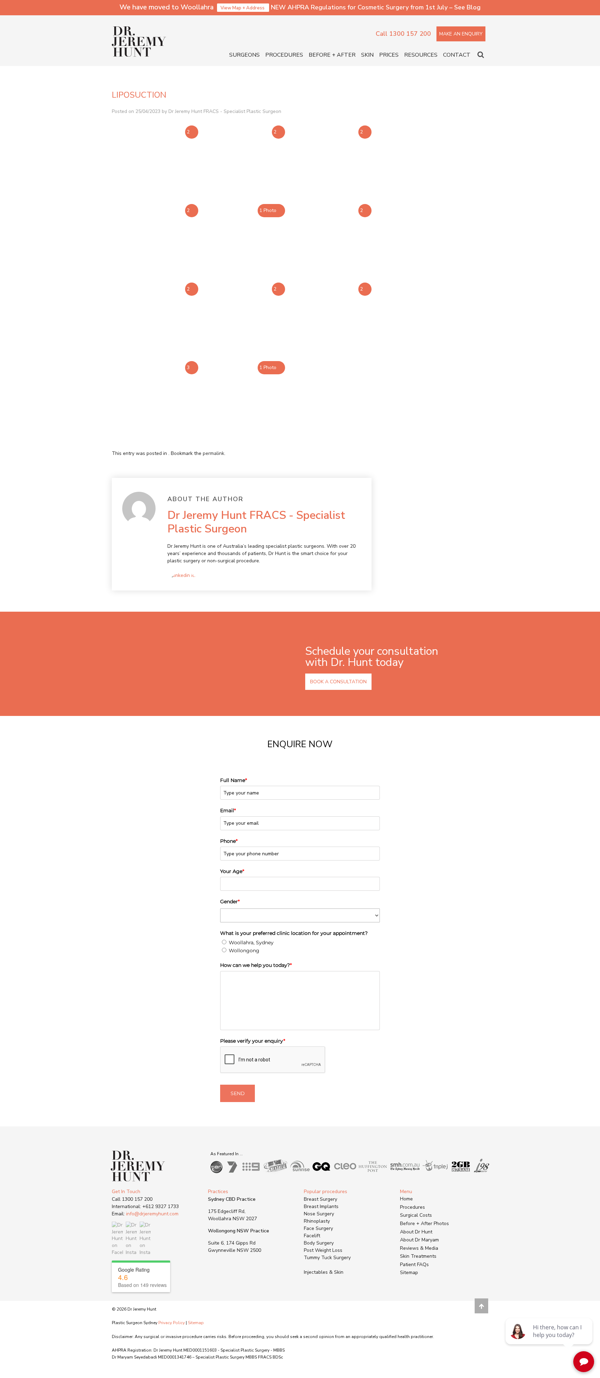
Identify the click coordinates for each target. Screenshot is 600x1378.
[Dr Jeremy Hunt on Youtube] (145, 1238)
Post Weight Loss (323, 1250)
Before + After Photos (424, 1223)
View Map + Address (243, 8)
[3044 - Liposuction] (241, 243)
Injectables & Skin (323, 1272)
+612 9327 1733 (160, 1206)
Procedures (284, 55)
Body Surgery (319, 1243)
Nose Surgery (319, 1213)
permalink (213, 453)
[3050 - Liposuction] (155, 400)
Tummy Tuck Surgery (327, 1257)
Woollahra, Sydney (251, 942)
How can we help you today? (256, 965)
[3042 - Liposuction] (328, 164)
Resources (421, 55)
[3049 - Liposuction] (241, 164)
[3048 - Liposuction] (328, 322)
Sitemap (409, 1272)
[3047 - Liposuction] (241, 322)
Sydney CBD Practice (232, 1199)
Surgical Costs (416, 1215)
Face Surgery (318, 1228)
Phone (229, 841)
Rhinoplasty (317, 1221)
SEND (238, 1093)
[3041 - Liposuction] (155, 164)
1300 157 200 (137, 1199)
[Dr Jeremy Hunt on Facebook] (117, 1238)
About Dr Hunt (416, 1232)
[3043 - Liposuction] (155, 243)
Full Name (233, 780)
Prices (389, 55)
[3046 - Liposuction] (155, 322)
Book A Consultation (338, 681)
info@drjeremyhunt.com (152, 1213)
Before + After (332, 55)
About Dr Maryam (419, 1240)
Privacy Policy (171, 1323)
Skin (367, 55)
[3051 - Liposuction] (241, 400)
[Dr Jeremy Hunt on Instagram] (131, 1238)
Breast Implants (321, 1206)
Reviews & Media (419, 1248)
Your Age (232, 871)
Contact (456, 55)
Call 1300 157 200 (403, 34)
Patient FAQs (414, 1264)
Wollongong (244, 950)
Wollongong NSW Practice (238, 1231)
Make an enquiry (461, 34)
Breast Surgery (320, 1199)
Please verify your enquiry (252, 1041)
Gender (230, 901)
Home (406, 1199)
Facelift (312, 1235)
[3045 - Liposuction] (328, 243)
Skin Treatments (418, 1256)
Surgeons (244, 55)
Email (228, 810)
